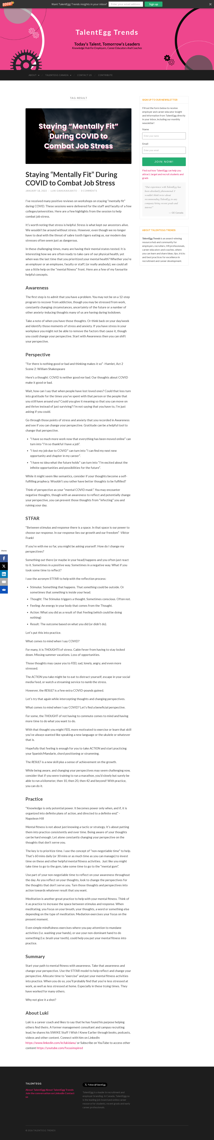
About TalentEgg (35, 1089)
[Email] (4, 582)
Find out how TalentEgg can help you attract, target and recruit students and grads (163, 174)
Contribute (105, 75)
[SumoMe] (4, 590)
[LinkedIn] (4, 574)
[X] (4, 566)
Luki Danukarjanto (64, 190)
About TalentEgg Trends (59, 1089)
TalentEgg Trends (107, 32)
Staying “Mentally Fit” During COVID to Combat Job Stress (71, 178)
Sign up (153, 4)
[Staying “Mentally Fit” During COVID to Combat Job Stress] (78, 136)
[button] (107, 4)
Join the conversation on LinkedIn (45, 1093)
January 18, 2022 (36, 190)
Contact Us (84, 75)
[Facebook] (4, 558)
